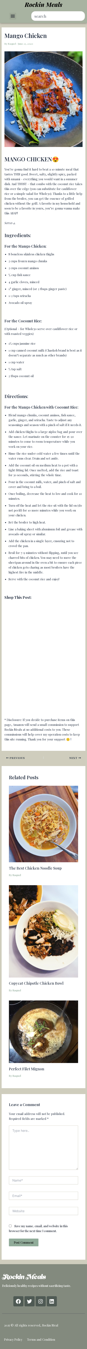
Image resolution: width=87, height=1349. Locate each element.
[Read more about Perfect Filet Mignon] (43, 1031)
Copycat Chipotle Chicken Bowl (36, 983)
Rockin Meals (43, 4)
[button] (13, 16)
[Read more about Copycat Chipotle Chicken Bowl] (43, 931)
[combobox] (58, 16)
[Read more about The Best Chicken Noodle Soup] (43, 823)
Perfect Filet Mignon (26, 1068)
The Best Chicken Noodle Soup (35, 868)
